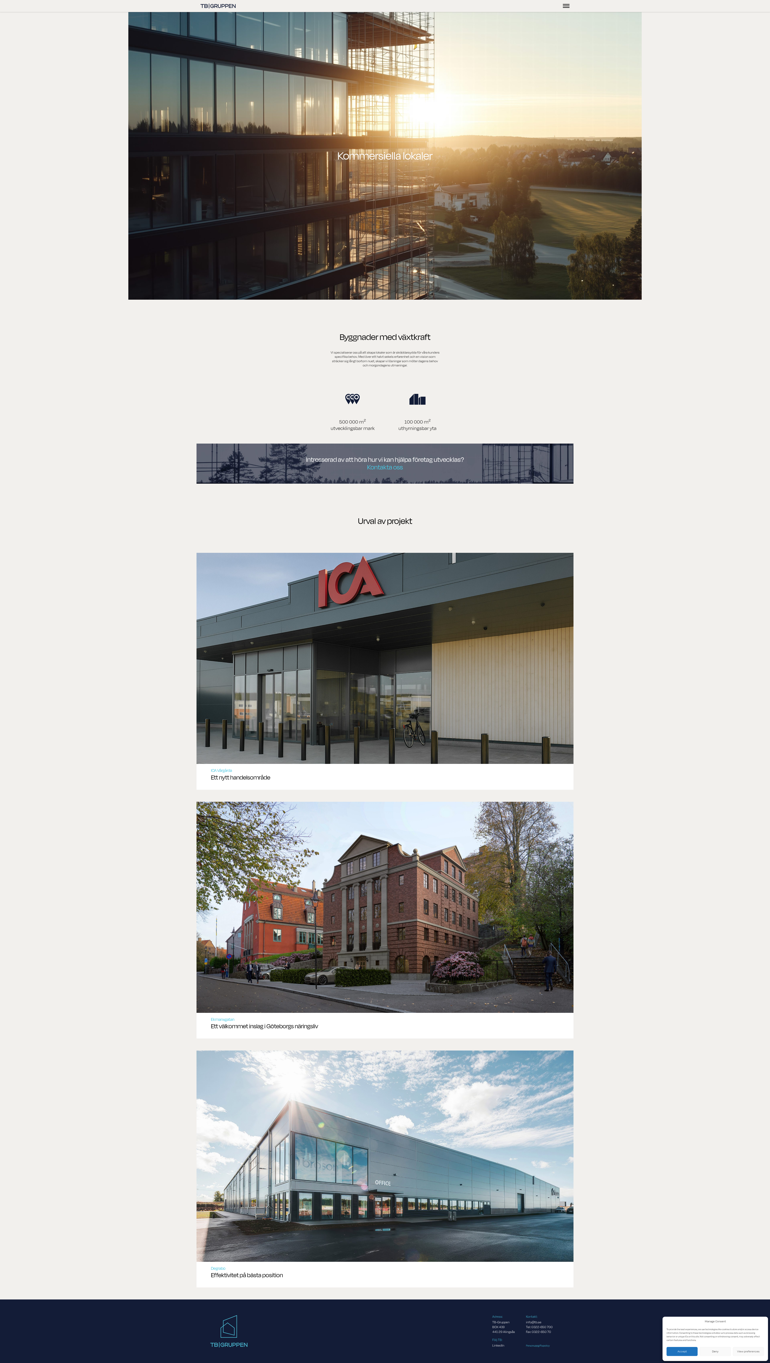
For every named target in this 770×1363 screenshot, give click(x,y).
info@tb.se (533, 1322)
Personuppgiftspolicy (538, 1346)
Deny (715, 1351)
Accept (682, 1351)
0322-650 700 (542, 1327)
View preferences (748, 1351)
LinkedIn (498, 1345)
